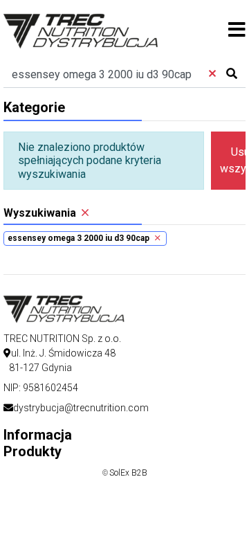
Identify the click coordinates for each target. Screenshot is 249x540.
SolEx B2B (128, 473)
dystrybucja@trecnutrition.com (81, 407)
